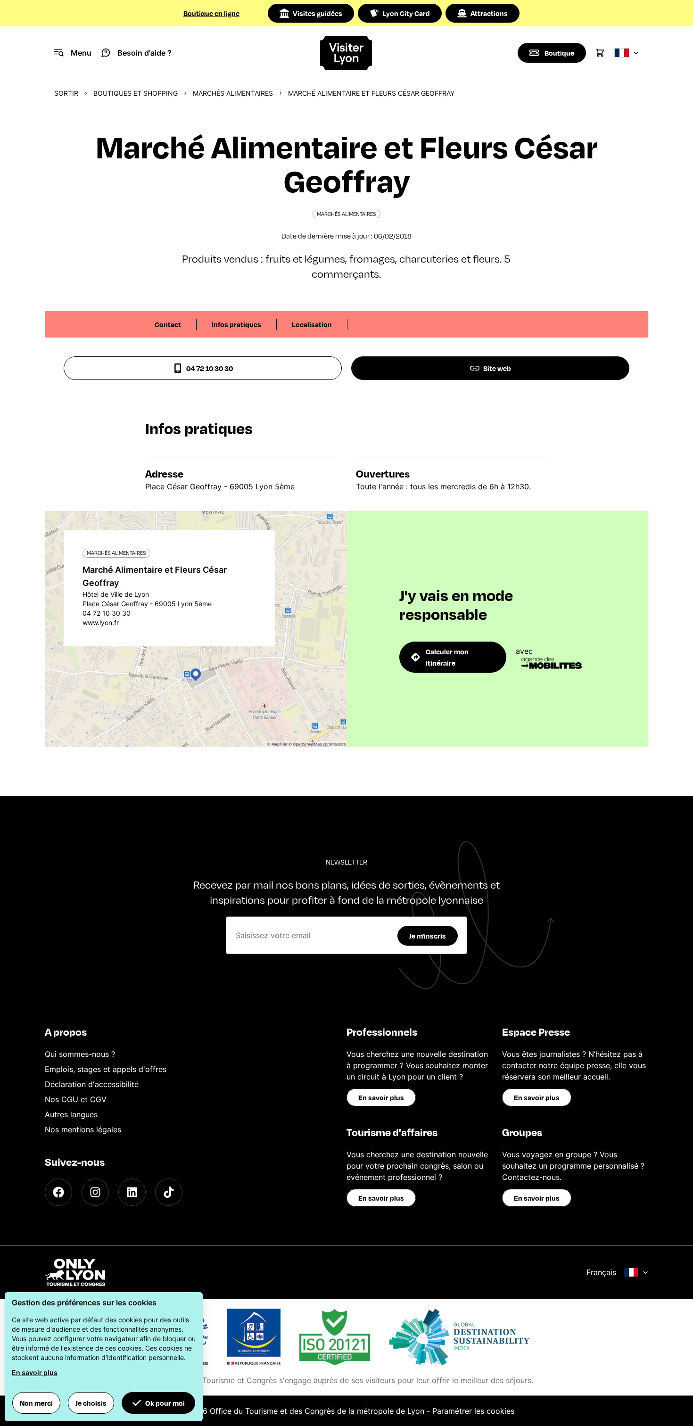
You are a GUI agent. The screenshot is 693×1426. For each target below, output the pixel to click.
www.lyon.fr (100, 622)
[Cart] (600, 53)
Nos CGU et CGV (76, 1099)
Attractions (489, 13)
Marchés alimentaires (233, 93)
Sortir (66, 93)
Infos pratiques (236, 324)
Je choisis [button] (91, 1403)
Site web (497, 368)
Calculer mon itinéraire (447, 657)
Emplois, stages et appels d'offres (105, 1069)
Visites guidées (317, 13)
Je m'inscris (427, 935)
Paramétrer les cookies (473, 1411)
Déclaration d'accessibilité (92, 1084)
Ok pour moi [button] (165, 1403)
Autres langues (71, 1114)
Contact (168, 324)
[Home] (346, 53)
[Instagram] (95, 1192)
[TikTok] (168, 1192)
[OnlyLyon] (75, 1272)
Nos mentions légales (83, 1129)
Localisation (312, 324)
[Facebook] (58, 1192)
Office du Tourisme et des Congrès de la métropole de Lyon (317, 1411)
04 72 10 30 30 (209, 368)
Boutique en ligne (211, 13)
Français (601, 1272)
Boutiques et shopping (135, 93)
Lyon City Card (406, 13)
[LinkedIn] (132, 1192)
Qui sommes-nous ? (80, 1054)
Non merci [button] (36, 1403)
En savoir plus (381, 1097)
